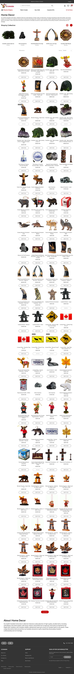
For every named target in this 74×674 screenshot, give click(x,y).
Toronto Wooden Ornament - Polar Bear (66, 393)
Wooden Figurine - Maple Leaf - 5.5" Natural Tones (52, 556)
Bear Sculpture (52, 187)
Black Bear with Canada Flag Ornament (37, 210)
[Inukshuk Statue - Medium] (23, 316)
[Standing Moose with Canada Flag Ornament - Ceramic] (37, 407)
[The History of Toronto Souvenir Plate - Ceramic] (37, 156)
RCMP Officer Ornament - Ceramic (52, 416)
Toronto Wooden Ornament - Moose (52, 233)
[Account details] (64, 5)
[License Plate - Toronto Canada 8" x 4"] (51, 431)
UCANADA (34, 672)
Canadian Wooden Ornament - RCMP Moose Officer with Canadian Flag (66, 510)
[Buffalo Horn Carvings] (51, 35)
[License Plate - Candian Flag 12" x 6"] (66, 316)
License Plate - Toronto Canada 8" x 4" (52, 440)
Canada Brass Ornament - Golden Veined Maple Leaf (52, 579)
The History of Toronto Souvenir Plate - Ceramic (37, 165)
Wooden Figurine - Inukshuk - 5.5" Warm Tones (37, 487)
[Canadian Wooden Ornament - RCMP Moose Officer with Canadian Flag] (66, 500)
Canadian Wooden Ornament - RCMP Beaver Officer (52, 509)
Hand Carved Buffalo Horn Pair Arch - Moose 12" (38, 280)
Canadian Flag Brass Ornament (38, 600)
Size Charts (27, 660)
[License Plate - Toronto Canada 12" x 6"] (37, 362)
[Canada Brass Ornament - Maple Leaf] (66, 570)
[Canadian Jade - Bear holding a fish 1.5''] (37, 132)
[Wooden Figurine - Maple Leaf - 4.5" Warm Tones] (37, 547)
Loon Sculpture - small (52, 370)
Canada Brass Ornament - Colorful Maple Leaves (37, 579)
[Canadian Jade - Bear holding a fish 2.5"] (66, 85)
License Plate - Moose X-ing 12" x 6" (38, 348)
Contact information (7, 668)
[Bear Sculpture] (51, 179)
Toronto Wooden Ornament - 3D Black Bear (52, 210)
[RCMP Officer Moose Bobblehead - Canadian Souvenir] (23, 85)
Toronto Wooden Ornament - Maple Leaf (66, 440)
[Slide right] (71, 25)
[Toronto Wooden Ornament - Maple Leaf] (66, 431)
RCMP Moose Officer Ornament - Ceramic (23, 440)
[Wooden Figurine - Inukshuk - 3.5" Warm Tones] (51, 478)
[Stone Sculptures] (23, 35)
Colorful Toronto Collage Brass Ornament (66, 601)
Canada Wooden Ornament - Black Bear (23, 210)
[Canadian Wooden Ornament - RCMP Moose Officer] (51, 593)
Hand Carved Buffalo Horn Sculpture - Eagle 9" (66, 280)
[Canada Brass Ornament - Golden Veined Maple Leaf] (51, 570)
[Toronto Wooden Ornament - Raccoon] (37, 431)
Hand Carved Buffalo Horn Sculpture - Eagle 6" (24, 118)
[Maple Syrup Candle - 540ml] (23, 384)
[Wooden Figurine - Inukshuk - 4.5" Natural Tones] (66, 524)
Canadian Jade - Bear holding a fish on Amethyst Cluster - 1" (66, 118)
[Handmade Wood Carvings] (37, 35)
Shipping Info (28, 655)
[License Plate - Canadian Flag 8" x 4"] (23, 339)
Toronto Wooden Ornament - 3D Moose (37, 188)
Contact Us (3, 658)
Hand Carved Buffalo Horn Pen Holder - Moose (66, 256)
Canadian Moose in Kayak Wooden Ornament (38, 533)
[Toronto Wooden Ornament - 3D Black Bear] (51, 201)
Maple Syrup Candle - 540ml (23, 392)
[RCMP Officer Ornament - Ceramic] (51, 407)
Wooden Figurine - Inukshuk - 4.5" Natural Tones (66, 533)
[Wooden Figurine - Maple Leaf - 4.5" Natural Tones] (66, 547)
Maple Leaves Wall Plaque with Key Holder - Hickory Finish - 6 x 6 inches (38, 71)
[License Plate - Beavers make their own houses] (51, 316)
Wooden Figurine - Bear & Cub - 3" (37, 118)
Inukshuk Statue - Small (38, 324)
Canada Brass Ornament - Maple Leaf (66, 579)
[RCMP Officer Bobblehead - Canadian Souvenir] (66, 407)
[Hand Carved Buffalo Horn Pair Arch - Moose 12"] (37, 271)
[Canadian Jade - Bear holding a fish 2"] (51, 132)
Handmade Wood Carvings (37, 43)
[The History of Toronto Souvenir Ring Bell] (23, 156)
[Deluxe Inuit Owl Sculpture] (23, 247)
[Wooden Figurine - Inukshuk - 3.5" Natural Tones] (23, 547)
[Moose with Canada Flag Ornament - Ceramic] (23, 362)
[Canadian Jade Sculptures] (8, 35)
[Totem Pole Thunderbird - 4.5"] (51, 454)
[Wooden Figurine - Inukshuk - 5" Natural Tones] (51, 524)
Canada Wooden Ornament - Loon (23, 233)
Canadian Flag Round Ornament (66, 210)
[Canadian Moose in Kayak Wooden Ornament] (37, 524)
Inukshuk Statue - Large (66, 301)
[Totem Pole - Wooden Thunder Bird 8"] (23, 179)
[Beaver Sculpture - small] (66, 179)
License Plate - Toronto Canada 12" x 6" (38, 371)
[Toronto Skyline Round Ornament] (23, 454)
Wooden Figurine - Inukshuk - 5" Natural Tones (51, 533)
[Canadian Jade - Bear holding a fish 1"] (51, 109)
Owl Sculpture (52, 392)
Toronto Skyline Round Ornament (24, 463)
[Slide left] (67, 25)
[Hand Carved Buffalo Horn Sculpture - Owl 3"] (37, 294)
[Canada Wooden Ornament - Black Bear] (23, 201)
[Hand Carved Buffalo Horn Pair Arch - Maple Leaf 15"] (51, 85)
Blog (2, 660)
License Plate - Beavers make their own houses (51, 325)
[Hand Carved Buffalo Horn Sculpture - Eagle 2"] (51, 271)
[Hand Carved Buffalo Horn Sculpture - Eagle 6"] (23, 109)
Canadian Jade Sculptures (8, 43)
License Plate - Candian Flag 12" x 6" (66, 325)
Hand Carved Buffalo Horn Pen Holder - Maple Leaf (38, 94)
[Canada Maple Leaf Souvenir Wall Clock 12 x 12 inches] (23, 61)
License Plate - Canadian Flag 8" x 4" (23, 348)
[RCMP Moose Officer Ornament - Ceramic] (23, 431)
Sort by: (60, 50)
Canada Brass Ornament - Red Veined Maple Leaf (23, 601)
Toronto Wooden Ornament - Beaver (37, 233)
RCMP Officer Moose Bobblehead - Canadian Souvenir (23, 95)
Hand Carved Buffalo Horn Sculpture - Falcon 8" (24, 302)
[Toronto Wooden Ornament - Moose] (51, 224)
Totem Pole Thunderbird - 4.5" (52, 462)
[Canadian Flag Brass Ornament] (37, 593)
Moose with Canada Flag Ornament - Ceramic (23, 371)
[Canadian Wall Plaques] (66, 35)
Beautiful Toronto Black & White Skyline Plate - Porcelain (52, 165)
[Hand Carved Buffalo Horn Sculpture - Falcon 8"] (23, 294)
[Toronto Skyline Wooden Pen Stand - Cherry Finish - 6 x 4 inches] (37, 454)
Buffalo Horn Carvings (51, 43)
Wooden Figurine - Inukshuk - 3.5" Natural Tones (23, 556)
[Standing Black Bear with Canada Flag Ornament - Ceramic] (23, 407)
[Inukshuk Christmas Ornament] (51, 294)
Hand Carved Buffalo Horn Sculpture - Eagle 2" (52, 280)
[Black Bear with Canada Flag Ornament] (37, 201)
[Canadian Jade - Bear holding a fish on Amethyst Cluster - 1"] (66, 109)
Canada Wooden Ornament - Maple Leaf (66, 371)
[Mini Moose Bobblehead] (66, 61)
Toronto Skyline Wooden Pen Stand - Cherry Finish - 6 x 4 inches (37, 463)
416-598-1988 (69, 643)
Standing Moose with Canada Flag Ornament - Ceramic (37, 416)
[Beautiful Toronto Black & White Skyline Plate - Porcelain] (51, 156)
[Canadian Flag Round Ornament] (66, 201)
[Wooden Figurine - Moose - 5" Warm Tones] (23, 500)
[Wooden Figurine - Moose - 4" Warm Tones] (37, 500)
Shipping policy (28, 666)
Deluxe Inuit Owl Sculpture (24, 255)
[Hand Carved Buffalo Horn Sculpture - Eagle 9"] (66, 271)
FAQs (26, 652)
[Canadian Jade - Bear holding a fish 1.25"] (51, 61)
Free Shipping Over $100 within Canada (37, 1)
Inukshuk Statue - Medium (23, 324)
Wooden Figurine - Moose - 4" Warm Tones (37, 509)
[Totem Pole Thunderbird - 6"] (66, 454)
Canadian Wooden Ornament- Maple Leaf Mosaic (23, 533)
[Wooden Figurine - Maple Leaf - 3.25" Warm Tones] (66, 478)
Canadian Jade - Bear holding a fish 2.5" (66, 94)
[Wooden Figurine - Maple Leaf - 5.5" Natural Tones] (51, 547)
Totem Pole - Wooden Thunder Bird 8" (23, 188)
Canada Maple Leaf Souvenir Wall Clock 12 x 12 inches (23, 70)
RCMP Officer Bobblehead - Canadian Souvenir (66, 416)
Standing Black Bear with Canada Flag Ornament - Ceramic (23, 416)
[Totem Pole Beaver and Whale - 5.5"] (66, 156)
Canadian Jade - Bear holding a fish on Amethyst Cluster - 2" (66, 141)
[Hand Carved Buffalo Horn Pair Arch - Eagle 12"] (23, 271)
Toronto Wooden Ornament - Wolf (66, 233)
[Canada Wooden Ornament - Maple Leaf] (66, 362)
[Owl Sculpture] (51, 384)
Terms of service (19, 666)
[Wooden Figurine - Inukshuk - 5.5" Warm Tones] (37, 478)
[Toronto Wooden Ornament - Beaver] (37, 224)
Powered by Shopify (41, 672)
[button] (71, 5)
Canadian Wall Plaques (66, 43)
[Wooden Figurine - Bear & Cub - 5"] (23, 478)
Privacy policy (11, 666)
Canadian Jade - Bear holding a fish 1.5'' (37, 141)
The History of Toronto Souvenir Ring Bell (24, 165)
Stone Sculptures (22, 43)
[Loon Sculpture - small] (51, 362)
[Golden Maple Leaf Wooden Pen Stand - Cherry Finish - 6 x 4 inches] (37, 247)
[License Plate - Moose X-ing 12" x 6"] (37, 339)
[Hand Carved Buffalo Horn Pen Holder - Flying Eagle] (51, 247)
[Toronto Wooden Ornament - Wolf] (66, 224)
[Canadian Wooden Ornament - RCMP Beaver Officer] (51, 500)
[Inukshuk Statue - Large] (66, 294)
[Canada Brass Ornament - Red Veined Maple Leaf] (23, 593)
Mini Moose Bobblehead (66, 69)
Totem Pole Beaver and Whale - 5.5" (66, 165)
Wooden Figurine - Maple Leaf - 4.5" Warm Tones (37, 556)
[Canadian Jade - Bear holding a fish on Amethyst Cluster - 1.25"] (23, 132)
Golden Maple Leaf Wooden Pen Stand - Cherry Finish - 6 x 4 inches (37, 256)
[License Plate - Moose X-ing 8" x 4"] (51, 339)
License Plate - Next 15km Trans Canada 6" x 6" (66, 348)
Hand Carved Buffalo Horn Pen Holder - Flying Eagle (52, 256)
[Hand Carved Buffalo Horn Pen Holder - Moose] (66, 247)
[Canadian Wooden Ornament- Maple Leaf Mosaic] (23, 524)
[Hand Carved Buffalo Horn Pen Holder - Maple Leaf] (37, 85)
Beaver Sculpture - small (66, 187)
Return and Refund (29, 658)
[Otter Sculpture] (37, 384)
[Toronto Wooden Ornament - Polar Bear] (66, 384)
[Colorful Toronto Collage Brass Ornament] (66, 593)
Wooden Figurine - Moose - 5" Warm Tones (23, 509)
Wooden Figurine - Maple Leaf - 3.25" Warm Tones (66, 487)
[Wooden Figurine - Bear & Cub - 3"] (37, 109)
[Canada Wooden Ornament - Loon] (23, 224)
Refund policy (3, 666)
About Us (3, 652)
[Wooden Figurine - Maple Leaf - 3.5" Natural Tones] (23, 570)
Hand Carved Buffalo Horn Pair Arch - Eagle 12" (24, 280)
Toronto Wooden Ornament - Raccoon (37, 440)
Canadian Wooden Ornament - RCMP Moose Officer (52, 601)
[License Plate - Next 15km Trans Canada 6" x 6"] (66, 339)
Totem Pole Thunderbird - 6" (66, 462)
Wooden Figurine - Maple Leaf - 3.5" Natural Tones (23, 579)
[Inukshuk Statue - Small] (37, 316)
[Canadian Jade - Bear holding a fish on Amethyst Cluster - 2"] (66, 132)
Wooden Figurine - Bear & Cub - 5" (23, 487)
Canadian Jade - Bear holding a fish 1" (51, 118)
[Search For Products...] (52, 5)
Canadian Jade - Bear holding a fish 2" (51, 141)
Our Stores (3, 655)
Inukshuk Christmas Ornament (52, 301)
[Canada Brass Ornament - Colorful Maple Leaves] (37, 570)
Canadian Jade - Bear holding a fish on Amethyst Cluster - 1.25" (23, 141)
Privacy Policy (66, 660)
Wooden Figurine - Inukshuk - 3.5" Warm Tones (51, 487)
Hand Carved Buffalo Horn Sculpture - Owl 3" (38, 302)
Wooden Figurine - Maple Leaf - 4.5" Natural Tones (66, 556)
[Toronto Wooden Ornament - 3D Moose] (37, 179)
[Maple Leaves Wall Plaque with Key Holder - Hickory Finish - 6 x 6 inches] (37, 61)
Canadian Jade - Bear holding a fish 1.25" (51, 70)
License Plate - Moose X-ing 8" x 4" (52, 348)
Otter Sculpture (37, 392)
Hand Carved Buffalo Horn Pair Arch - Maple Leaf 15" (52, 94)
